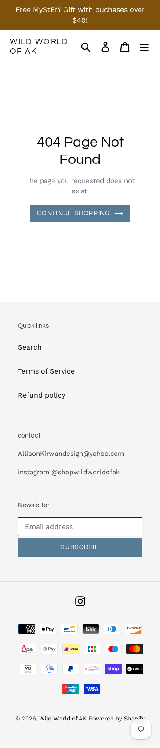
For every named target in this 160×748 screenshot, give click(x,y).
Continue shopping (73, 213)
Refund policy (41, 395)
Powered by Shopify (117, 718)
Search (30, 347)
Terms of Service (46, 371)
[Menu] (144, 46)
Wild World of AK (39, 46)
